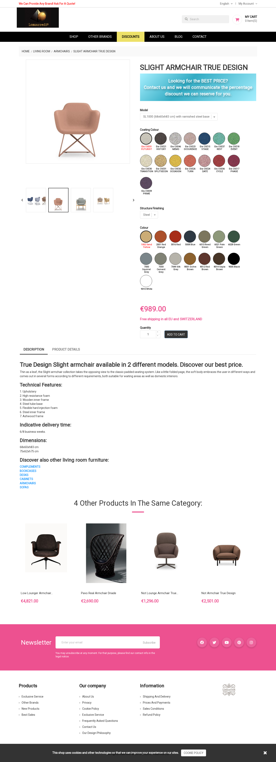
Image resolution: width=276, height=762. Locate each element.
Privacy (87, 702)
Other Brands (100, 37)
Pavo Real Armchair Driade (98, 593)
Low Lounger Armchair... (37, 593)
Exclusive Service (32, 696)
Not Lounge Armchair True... (159, 593)
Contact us (89, 726)
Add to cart (176, 334)
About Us (157, 37)
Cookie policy (90, 708)
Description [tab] (33, 349)
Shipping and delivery (157, 696)
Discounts (130, 37)
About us (88, 696)
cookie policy (193, 753)
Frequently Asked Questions (100, 720)
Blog (178, 37)
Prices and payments (156, 702)
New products (30, 708)
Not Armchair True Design (218, 593)
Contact (199, 37)
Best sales (28, 714)
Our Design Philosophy (96, 733)
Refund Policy (151, 714)
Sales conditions (153, 708)
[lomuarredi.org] (229, 689)
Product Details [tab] (66, 349)
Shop (74, 37)
